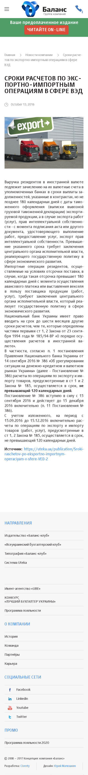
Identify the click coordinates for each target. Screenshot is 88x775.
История (11, 636)
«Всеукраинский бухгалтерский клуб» (33, 544)
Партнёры (12, 654)
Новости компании (39, 55)
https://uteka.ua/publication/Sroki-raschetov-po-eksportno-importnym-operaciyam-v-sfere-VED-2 (44, 454)
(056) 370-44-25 (79, 9)
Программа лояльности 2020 (27, 742)
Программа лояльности (23, 610)
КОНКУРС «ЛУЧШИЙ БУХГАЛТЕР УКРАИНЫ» (30, 599)
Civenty (25, 766)
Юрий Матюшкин (65, 766)
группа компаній (44, 9)
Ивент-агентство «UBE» (22, 588)
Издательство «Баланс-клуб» (27, 535)
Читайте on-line (46, 30)
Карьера (11, 663)
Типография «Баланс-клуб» (25, 553)
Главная (10, 55)
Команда (12, 645)
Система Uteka (16, 562)
